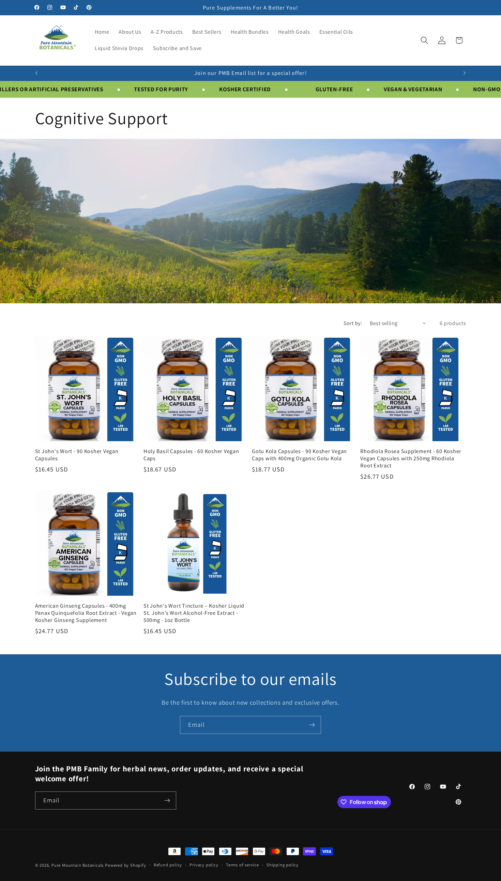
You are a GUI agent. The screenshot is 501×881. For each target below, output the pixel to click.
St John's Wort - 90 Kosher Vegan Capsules (77, 455)
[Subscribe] (312, 725)
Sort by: (353, 323)
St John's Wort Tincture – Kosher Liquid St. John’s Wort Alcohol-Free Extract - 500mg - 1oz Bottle (193, 612)
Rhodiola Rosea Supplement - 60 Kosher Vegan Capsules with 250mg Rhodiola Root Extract (410, 458)
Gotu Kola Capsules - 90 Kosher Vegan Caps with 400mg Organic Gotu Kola (299, 455)
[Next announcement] (464, 73)
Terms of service (242, 865)
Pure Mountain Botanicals (77, 865)
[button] (424, 40)
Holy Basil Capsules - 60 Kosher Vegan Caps (191, 455)
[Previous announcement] (36, 73)
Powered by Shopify (125, 865)
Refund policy (168, 865)
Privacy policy (203, 865)
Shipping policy (283, 865)
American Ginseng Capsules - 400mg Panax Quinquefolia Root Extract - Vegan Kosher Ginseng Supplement (86, 612)
